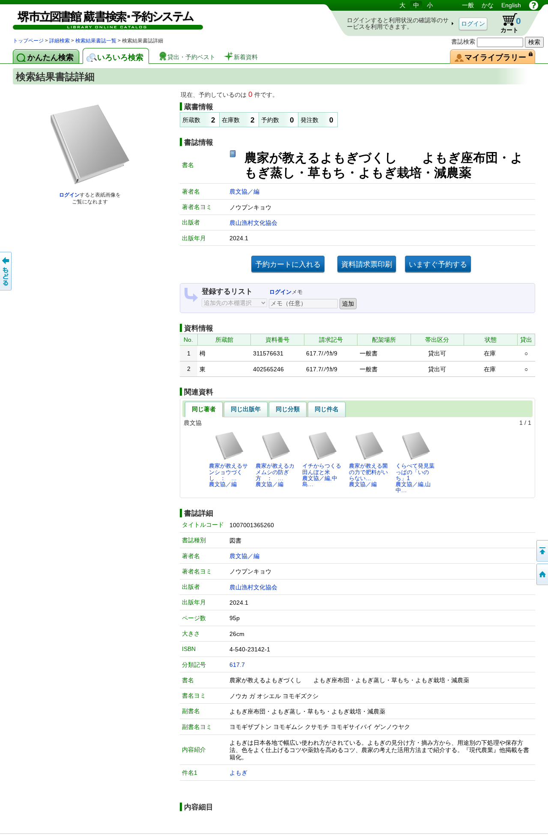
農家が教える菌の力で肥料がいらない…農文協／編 (368, 475)
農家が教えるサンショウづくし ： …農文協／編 (228, 475)
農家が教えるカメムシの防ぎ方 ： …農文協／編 (275, 475)
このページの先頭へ (541, 550)
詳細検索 (59, 41)
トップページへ (541, 574)
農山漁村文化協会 (253, 222)
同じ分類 (288, 409)
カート (506, 23)
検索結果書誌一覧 (95, 41)
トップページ (28, 41)
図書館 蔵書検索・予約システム (103, 18)
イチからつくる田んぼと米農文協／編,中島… (321, 475)
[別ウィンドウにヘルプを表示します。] (534, 5)
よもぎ (238, 772)
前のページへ (6, 271)
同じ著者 (204, 409)
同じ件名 (327, 409)
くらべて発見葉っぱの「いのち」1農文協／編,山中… (415, 478)
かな (488, 5)
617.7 (237, 664)
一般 (468, 5)
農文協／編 (244, 191)
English (511, 5)
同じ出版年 (246, 409)
